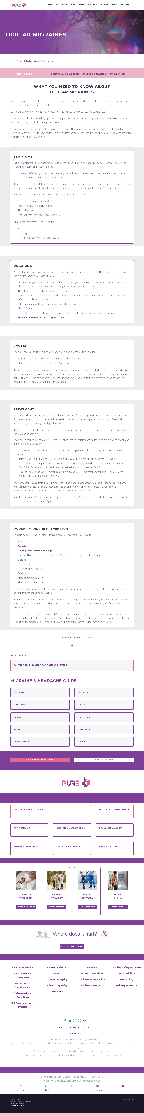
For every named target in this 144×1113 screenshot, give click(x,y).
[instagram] (79, 1020)
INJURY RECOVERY (87, 907)
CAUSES (87, 74)
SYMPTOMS (57, 74)
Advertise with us (17, 1106)
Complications (22, 742)
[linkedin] (69, 1020)
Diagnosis (83, 693)
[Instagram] (130, 1099)
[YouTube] (133, 1099)
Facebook (21, 1090)
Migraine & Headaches (65, 5)
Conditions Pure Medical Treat (40, 760)
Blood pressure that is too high (35, 550)
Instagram (97, 1090)
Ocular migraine (21, 162)
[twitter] (74, 1020)
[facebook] (65, 1020)
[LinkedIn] (125, 1099)
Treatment (83, 705)
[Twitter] (127, 1099)
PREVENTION (117, 74)
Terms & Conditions (92, 973)
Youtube (123, 1090)
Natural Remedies (109, 5)
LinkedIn (46, 1090)
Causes (18, 717)
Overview (19, 693)
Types (81, 5)
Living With (84, 729)
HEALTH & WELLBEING (26, 907)
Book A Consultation (104, 760)
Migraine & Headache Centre (28, 61)
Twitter (72, 1090)
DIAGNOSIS (73, 74)
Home (49, 5)
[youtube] (84, 1020)
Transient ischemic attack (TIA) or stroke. (41, 317)
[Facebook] (122, 1099)
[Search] (133, 5)
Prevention (84, 717)
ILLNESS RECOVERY (56, 907)
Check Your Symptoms (72, 946)
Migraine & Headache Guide (43, 680)
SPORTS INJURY (118, 907)
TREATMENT (101, 74)
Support (125, 5)
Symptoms (92, 5)
